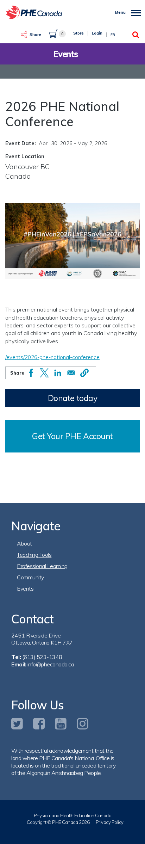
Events (25, 588)
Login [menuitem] (97, 33)
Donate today (72, 398)
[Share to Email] (71, 373)
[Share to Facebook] (31, 373)
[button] (84, 373)
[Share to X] (44, 373)
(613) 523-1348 (42, 656)
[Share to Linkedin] (57, 373)
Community (30, 577)
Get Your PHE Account (72, 436)
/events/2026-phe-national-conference (52, 357)
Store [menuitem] (78, 33)
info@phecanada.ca (50, 664)
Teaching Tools (34, 554)
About (24, 543)
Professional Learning (42, 565)
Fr (113, 34)
